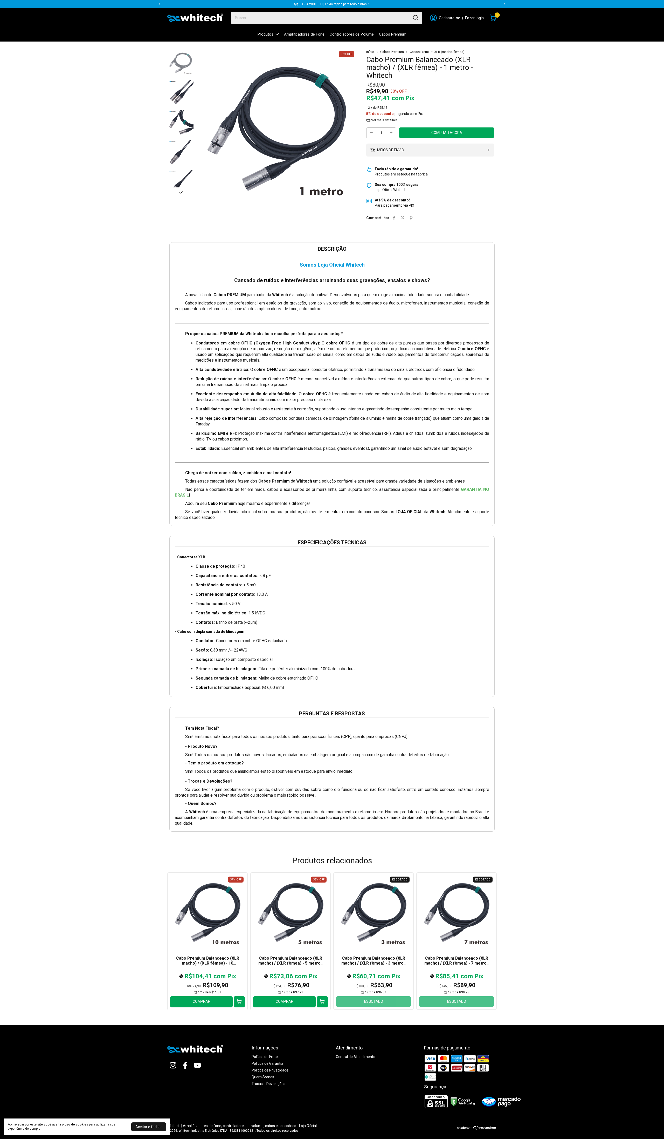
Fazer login (474, 18)
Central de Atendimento (355, 1057)
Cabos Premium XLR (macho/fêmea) (437, 52)
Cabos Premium (392, 34)
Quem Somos (263, 1077)
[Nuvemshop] (477, 1129)
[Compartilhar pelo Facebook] (394, 218)
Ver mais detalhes (384, 120)
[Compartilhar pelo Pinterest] (411, 218)
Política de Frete (265, 1057)
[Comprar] (239, 1001)
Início (370, 52)
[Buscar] (415, 18)
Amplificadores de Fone (304, 34)
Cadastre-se (449, 18)
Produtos (265, 34)
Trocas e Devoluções (268, 1084)
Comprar (201, 1001)
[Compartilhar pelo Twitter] (402, 218)
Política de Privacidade (270, 1070)
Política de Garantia (267, 1063)
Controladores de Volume (352, 34)
